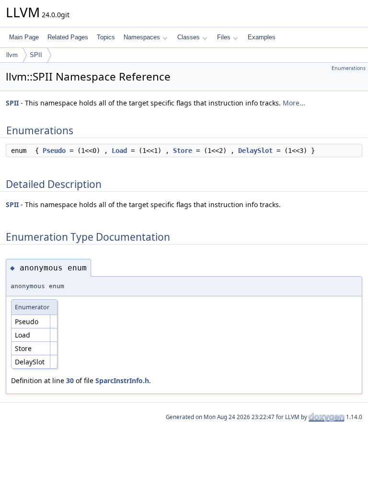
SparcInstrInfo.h (122, 380)
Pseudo (54, 150)
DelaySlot (255, 150)
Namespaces (142, 37)
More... (294, 102)
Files (223, 37)
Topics (106, 37)
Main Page (24, 37)
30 (70, 380)
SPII (36, 54)
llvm (12, 54)
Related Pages (67, 37)
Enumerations (349, 68)
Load (119, 150)
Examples (262, 37)
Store (182, 150)
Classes (188, 37)
